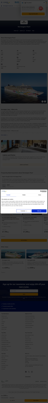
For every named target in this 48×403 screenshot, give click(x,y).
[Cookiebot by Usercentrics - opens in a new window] (41, 191)
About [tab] (39, 194)
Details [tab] (24, 194)
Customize (23, 210)
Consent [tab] (8, 194)
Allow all (39, 210)
